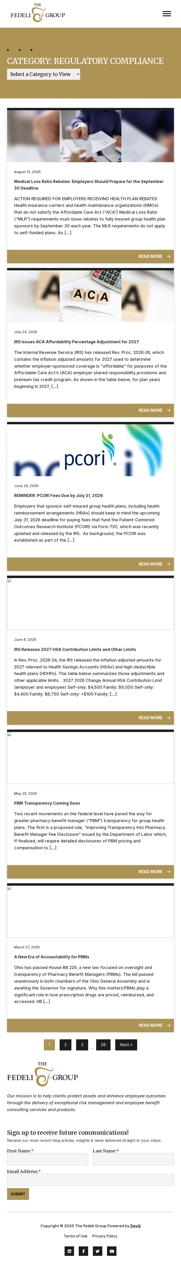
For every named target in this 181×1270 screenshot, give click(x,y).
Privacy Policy (104, 1236)
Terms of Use (75, 1236)
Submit (18, 1194)
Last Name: (104, 1150)
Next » (126, 1044)
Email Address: (22, 1171)
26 (103, 1044)
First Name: (19, 1150)
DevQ (135, 1225)
